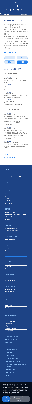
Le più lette (8, 266)
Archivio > (7, 154)
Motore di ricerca (9, 294)
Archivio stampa (9, 291)
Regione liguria (9, 305)
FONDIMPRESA (10, 369)
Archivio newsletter (10, 280)
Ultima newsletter (9, 278)
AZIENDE (20, 6)
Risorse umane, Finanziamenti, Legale (15, 214)
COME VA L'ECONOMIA (12, 316)
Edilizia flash (8, 323)
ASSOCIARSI (26, 6)
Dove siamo (8, 251)
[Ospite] (10, 10)
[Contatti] (14, 10)
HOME (7, 170)
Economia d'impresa (10, 212)
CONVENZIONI (9, 355)
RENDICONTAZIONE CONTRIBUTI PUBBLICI (15, 365)
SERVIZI (11, 6)
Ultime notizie (8, 264)
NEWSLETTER (9, 275)
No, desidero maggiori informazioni (20, 399)
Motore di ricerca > (10, 157)
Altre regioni (8, 307)
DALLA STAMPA (10, 286)
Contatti (7, 248)
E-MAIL (15, 6)
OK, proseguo (6, 399)
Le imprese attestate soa (11, 230)
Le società (8, 200)
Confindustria (8, 203)
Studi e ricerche (9, 330)
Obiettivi (7, 196)
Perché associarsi (10, 239)
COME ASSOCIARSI (11, 236)
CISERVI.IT (8, 375)
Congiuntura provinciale (11, 319)
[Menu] (26, 10)
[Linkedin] (18, 10)
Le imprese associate (11, 228)
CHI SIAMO (6, 6)
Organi (7, 198)
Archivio (12, 14)
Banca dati (8, 269)
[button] (22, 10)
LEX (6, 300)
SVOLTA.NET (9, 342)
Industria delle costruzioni (12, 217)
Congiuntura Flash (10, 321)
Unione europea (9, 310)
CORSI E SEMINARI (11, 349)
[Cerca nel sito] (6, 10)
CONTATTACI (9, 245)
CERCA (7, 183)
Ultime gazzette (9, 303)
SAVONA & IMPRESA (11, 339)
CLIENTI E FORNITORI (11, 358)
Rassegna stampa (10, 289)
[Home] (16, 2)
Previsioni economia (10, 328)
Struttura (7, 219)
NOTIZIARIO (8, 261)
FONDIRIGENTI (9, 372)
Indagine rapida (9, 326)
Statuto (7, 194)
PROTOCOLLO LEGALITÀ (12, 361)
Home (2, 14)
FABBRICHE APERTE (11, 336)
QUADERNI (8, 352)
